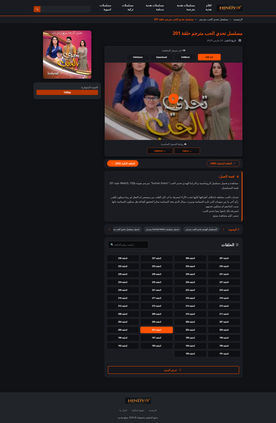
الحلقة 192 (122, 345)
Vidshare (138, 57)
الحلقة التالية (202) (124, 163)
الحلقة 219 (224, 298)
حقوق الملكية (138, 410)
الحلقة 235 (224, 266)
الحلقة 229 (156, 274)
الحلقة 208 (122, 313)
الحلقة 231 (224, 274)
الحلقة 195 (224, 345)
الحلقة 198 (190, 337)
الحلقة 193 (156, 345)
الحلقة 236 (122, 258)
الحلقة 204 (122, 321)
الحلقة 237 (156, 258)
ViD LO (209, 57)
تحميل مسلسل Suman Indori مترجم (162, 229)
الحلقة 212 (122, 305)
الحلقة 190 (190, 353)
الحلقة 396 (190, 258)
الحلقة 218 (190, 298)
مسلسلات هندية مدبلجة (155, 7)
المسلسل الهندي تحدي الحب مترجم (201, 229)
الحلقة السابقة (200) (221, 163)
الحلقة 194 (190, 345)
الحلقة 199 (224, 337)
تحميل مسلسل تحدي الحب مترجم (124, 229)
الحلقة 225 (156, 282)
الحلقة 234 (190, 266)
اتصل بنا (123, 410)
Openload (161, 57)
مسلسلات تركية (127, 7)
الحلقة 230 (190, 274)
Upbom (158, 150)
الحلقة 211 (224, 313)
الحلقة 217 (156, 298)
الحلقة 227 (224, 282)
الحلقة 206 (190, 321)
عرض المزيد (171, 370)
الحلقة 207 (224, 321)
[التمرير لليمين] (223, 229)
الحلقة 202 (190, 329)
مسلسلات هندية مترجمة (186, 7)
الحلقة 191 (224, 353)
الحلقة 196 (122, 337)
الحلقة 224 (122, 282)
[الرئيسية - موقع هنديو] (229, 8)
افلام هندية (209, 7)
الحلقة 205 (156, 321)
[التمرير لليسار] (109, 229)
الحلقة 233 (156, 266)
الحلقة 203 (224, 329)
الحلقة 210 (190, 313)
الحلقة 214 (190, 305)
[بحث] (37, 9)
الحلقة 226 (190, 282)
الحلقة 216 (122, 298)
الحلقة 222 (190, 290)
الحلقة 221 (156, 290)
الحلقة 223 (224, 290)
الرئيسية (153, 410)
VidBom (185, 57)
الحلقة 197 (156, 337)
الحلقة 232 (122, 266)
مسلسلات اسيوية (105, 7)
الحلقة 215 (224, 305)
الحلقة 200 (122, 329)
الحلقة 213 (156, 305)
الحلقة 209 (156, 313)
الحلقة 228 (122, 274)
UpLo (186, 150)
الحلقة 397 (224, 258)
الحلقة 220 (122, 290)
